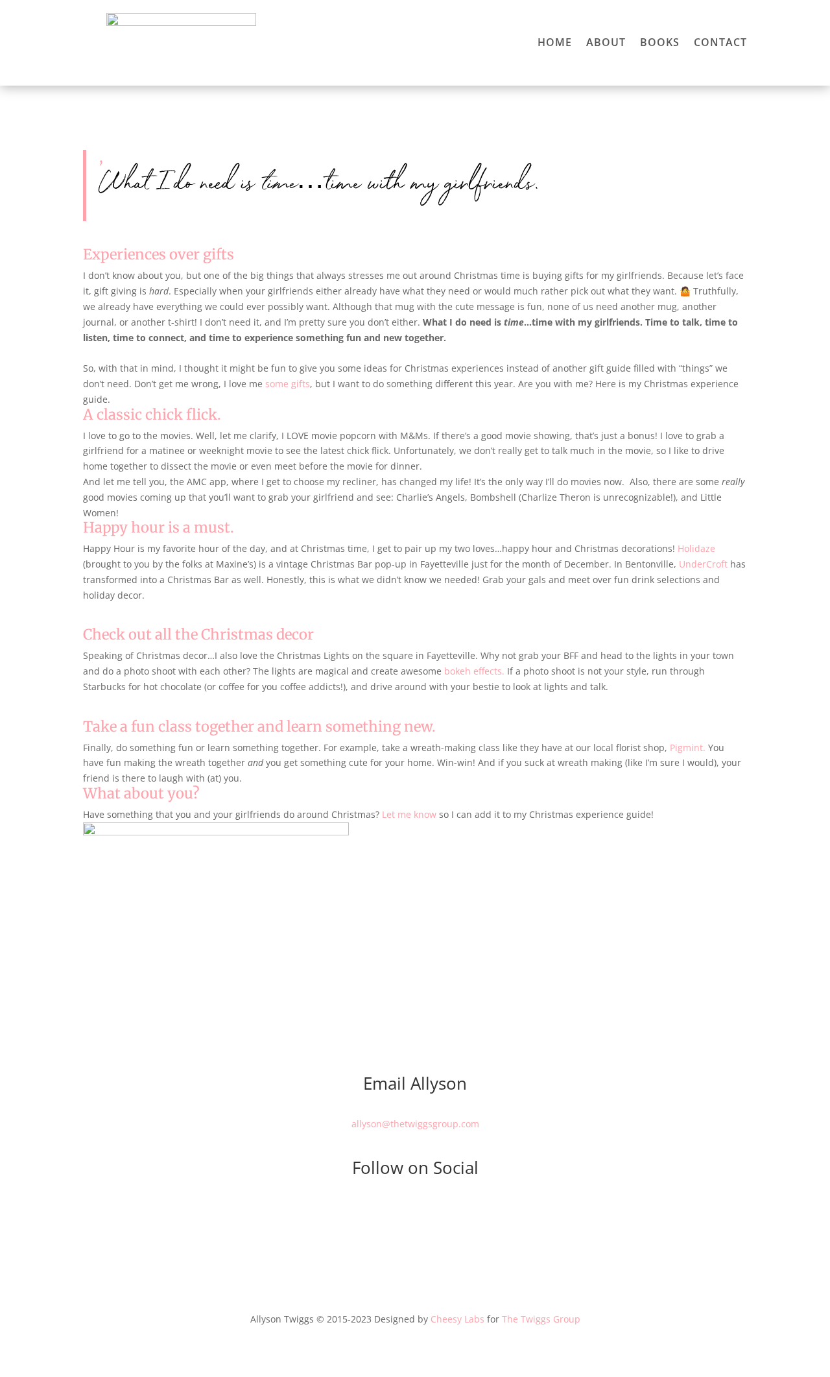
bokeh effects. (474, 671)
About (606, 43)
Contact (720, 43)
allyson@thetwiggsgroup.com (415, 1124)
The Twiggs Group (541, 1319)
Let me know (409, 814)
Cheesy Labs (457, 1319)
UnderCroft (703, 564)
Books (660, 43)
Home (555, 43)
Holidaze (696, 548)
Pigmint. (688, 747)
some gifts (287, 383)
